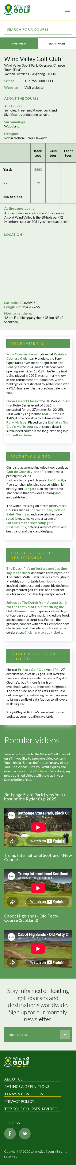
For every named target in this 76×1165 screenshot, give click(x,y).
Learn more (57, 43)
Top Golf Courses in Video (30, 1108)
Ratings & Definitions (26, 1086)
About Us (13, 1079)
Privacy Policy (19, 1101)
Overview (19, 43)
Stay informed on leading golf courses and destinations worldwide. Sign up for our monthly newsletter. (38, 1005)
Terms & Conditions (24, 1094)
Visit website (33, 87)
